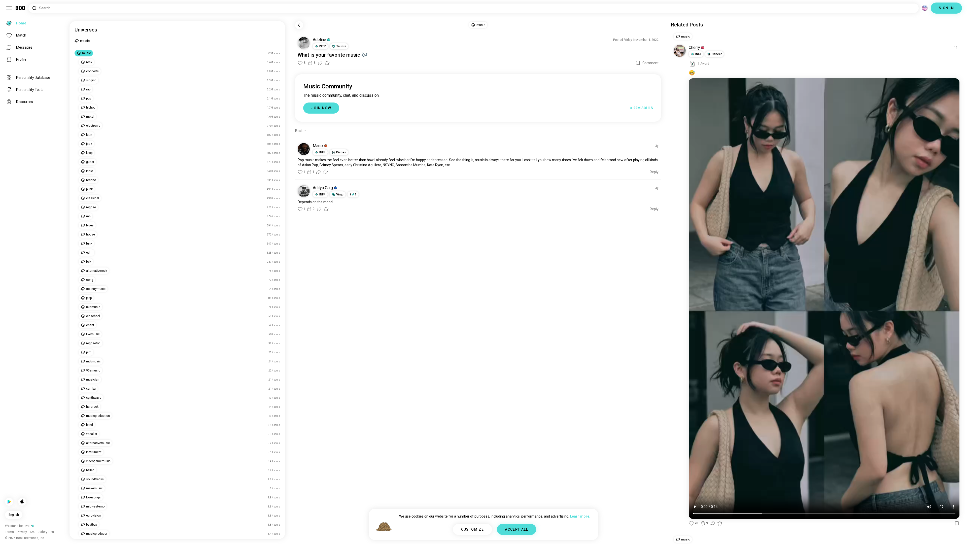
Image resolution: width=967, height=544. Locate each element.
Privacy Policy (512, 534)
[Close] (11, 11)
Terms (492, 534)
